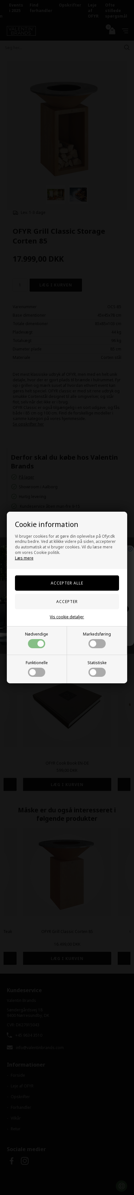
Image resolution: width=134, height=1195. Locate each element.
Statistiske (97, 662)
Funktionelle (37, 662)
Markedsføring (97, 634)
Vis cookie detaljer (67, 617)
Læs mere (24, 558)
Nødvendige (36, 634)
